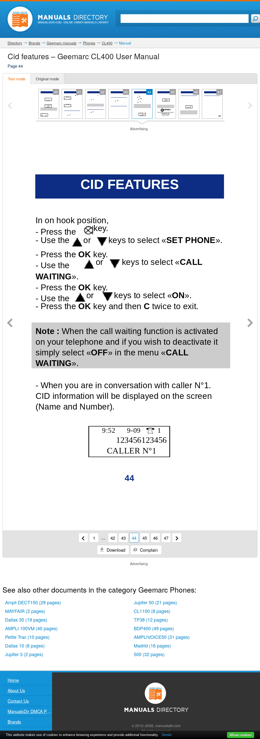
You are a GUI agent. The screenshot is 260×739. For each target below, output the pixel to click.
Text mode (16, 78)
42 (112, 538)
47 (166, 538)
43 (123, 538)
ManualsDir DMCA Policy (30, 711)
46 (155, 538)
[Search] (255, 18)
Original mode (47, 78)
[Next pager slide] (250, 106)
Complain (148, 550)
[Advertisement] (130, 137)
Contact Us (18, 701)
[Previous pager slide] (9, 106)
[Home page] (20, 19)
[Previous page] (9, 323)
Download (115, 550)
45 (144, 538)
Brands (14, 721)
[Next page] (250, 323)
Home (13, 680)
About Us (16, 690)
